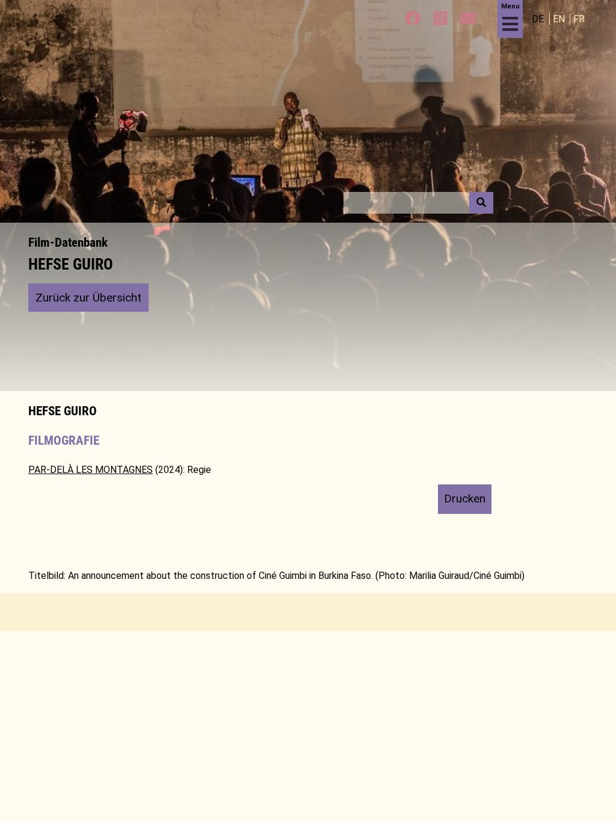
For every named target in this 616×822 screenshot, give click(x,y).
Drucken (464, 498)
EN (560, 19)
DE (539, 19)
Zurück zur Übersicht (88, 297)
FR (579, 19)
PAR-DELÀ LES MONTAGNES (90, 469)
